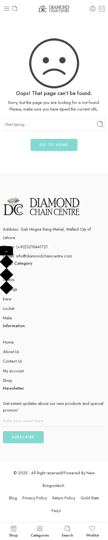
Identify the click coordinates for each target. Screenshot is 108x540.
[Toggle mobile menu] (6, 8)
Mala (7, 318)
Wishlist (92, 535)
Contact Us (12, 361)
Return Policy (63, 498)
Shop (7, 380)
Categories (40, 535)
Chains (9, 279)
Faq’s (56, 510)
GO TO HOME (54, 144)
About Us (11, 351)
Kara (7, 299)
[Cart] (101, 8)
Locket (8, 308)
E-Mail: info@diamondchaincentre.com (37, 256)
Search (67, 535)
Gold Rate (90, 498)
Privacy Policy (34, 498)
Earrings (10, 289)
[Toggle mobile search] (15, 8)
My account (13, 371)
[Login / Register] (92, 8)
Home (8, 342)
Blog (13, 498)
